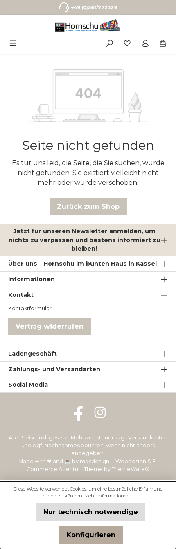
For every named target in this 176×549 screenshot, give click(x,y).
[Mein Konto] (145, 42)
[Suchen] (110, 42)
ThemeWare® (130, 469)
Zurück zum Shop (88, 207)
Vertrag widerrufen (49, 326)
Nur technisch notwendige (90, 512)
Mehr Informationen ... (108, 496)
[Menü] (13, 42)
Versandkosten (148, 438)
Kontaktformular (30, 308)
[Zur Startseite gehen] (88, 25)
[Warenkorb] (163, 42)
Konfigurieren (90, 535)
